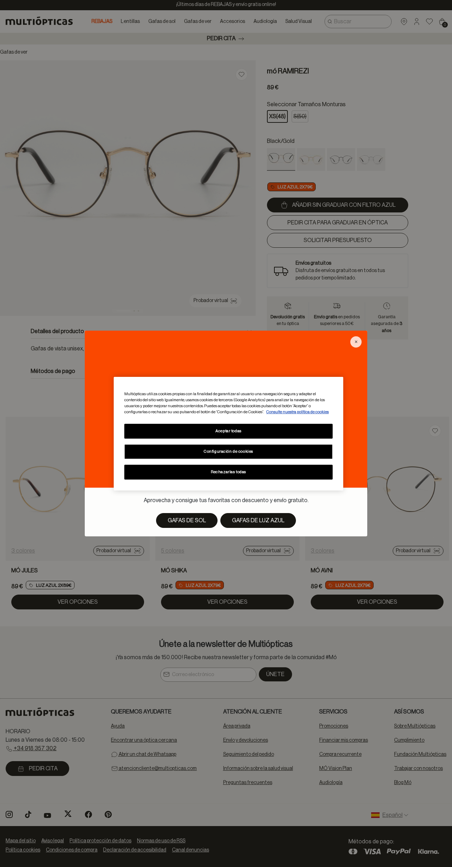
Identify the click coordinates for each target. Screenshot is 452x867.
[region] (228, 433)
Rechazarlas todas (228, 472)
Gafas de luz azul (258, 520)
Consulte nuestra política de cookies (297, 412)
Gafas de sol (187, 520)
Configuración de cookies (228, 451)
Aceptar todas (228, 431)
